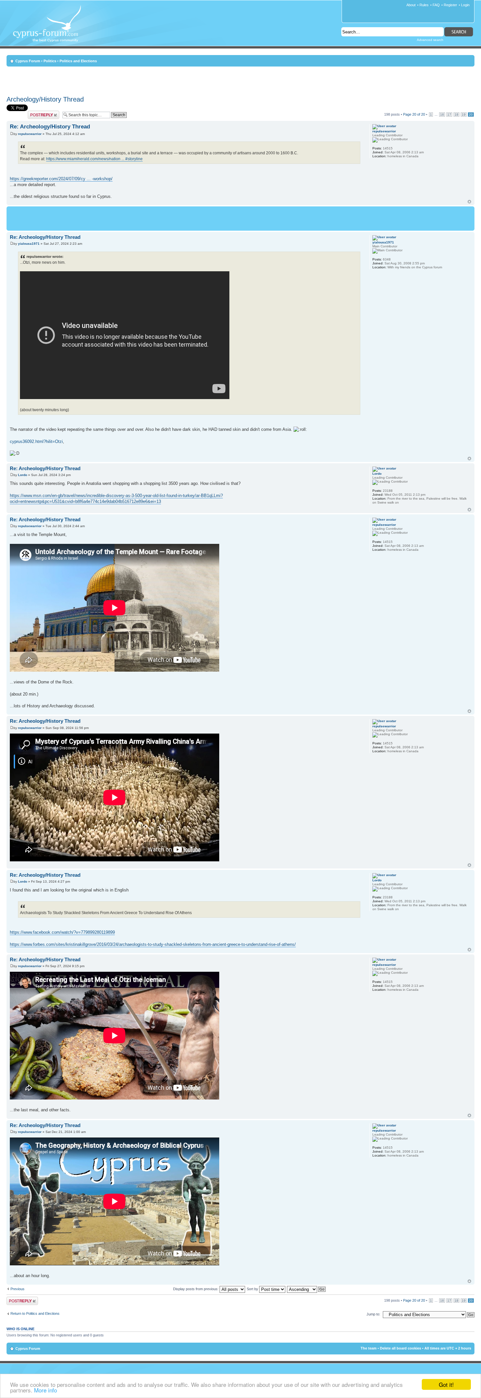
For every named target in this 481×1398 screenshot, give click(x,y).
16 (442, 114)
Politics (50, 61)
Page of (414, 114)
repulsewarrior (30, 134)
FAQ (436, 5)
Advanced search (430, 40)
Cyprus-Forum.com (49, 28)
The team (369, 1348)
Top (469, 201)
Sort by (253, 1289)
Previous (17, 1289)
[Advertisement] (240, 80)
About (411, 5)
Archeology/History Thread (45, 99)
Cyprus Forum (27, 61)
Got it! (446, 1384)
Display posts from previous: (196, 1289)
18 (456, 114)
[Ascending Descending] (306, 1289)
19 (464, 114)
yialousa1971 (29, 243)
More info (45, 1390)
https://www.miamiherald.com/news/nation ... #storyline (94, 159)
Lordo (22, 475)
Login (465, 5)
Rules (424, 5)
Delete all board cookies (400, 1348)
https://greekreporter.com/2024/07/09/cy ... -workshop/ (61, 178)
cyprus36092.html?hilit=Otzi (36, 441)
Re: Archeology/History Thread (50, 127)
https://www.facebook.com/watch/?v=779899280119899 (62, 932)
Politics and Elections (78, 61)
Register (450, 5)
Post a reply (37, 113)
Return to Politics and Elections (35, 1313)
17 (449, 114)
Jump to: (373, 1314)
